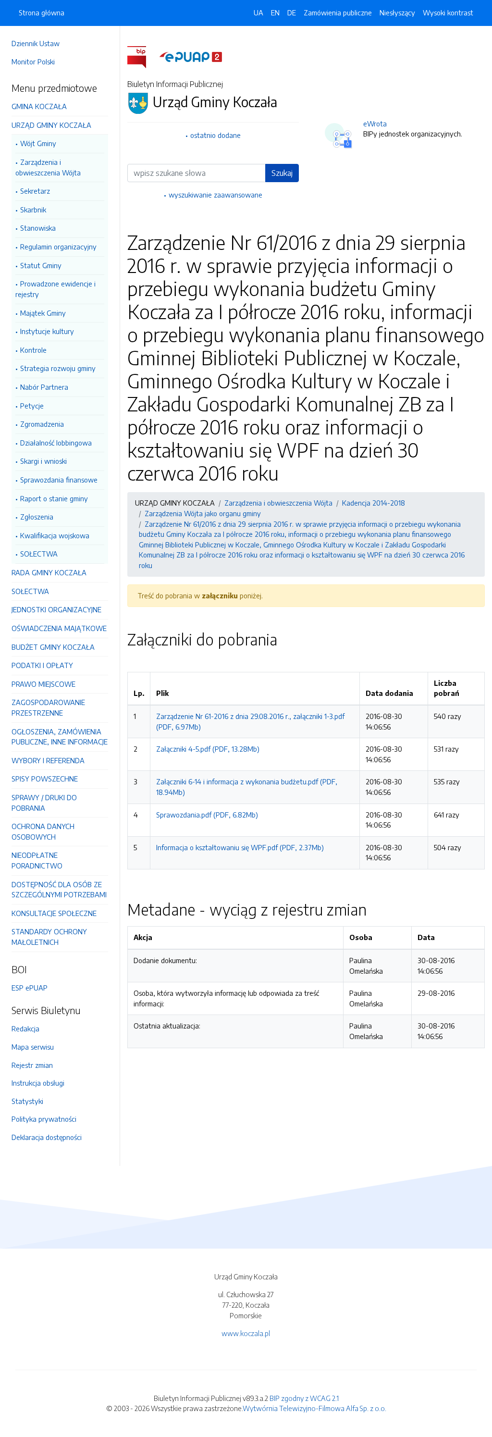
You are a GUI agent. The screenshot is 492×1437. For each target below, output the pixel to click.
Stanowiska (38, 227)
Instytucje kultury (47, 331)
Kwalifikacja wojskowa (54, 535)
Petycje (32, 405)
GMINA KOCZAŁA (39, 106)
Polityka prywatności (44, 1119)
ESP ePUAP (30, 987)
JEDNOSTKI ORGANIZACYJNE (56, 609)
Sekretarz (35, 190)
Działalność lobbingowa (56, 442)
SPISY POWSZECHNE (45, 778)
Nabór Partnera (44, 387)
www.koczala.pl (245, 1333)
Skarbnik (33, 209)
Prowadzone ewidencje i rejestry (55, 288)
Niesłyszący (397, 12)
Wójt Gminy (38, 143)
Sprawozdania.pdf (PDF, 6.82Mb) (207, 814)
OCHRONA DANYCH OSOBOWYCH (43, 831)
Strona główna (41, 12)
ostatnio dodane (215, 135)
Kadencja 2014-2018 (373, 502)
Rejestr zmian (32, 1065)
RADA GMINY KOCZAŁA (49, 572)
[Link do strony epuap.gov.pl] (191, 56)
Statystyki (27, 1101)
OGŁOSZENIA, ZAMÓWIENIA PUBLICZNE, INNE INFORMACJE (60, 736)
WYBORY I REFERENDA (48, 760)
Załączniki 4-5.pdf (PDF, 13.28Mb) (207, 748)
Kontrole (33, 350)
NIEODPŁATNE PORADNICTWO (37, 860)
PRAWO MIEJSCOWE (43, 684)
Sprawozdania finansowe (59, 479)
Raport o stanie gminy (54, 498)
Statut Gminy (41, 265)
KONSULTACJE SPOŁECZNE (54, 913)
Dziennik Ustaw (36, 43)
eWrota (375, 123)
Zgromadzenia (42, 424)
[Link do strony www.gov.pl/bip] (142, 56)
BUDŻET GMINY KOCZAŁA (53, 647)
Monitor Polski (33, 61)
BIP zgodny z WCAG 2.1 (304, 1398)
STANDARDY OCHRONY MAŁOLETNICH (49, 936)
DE (291, 12)
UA (258, 12)
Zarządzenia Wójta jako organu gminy (203, 513)
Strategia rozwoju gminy (58, 368)
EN (275, 12)
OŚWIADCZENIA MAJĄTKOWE (59, 628)
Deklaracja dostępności (47, 1137)
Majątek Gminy (43, 313)
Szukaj (282, 173)
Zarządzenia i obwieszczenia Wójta (48, 167)
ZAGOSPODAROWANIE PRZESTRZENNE (48, 707)
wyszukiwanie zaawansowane (215, 194)
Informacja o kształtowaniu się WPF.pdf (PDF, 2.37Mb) (240, 847)
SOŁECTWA (39, 553)
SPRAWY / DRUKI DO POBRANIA (44, 802)
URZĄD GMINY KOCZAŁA (51, 125)
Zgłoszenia (36, 516)
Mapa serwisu (33, 1046)
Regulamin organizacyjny (58, 246)
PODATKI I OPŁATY (42, 665)
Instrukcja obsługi (38, 1082)
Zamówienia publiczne (338, 12)
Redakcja (25, 1028)
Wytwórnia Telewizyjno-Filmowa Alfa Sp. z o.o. (314, 1408)
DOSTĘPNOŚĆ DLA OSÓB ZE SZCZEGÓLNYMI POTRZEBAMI (59, 889)
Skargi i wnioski (43, 461)
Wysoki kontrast (448, 12)
